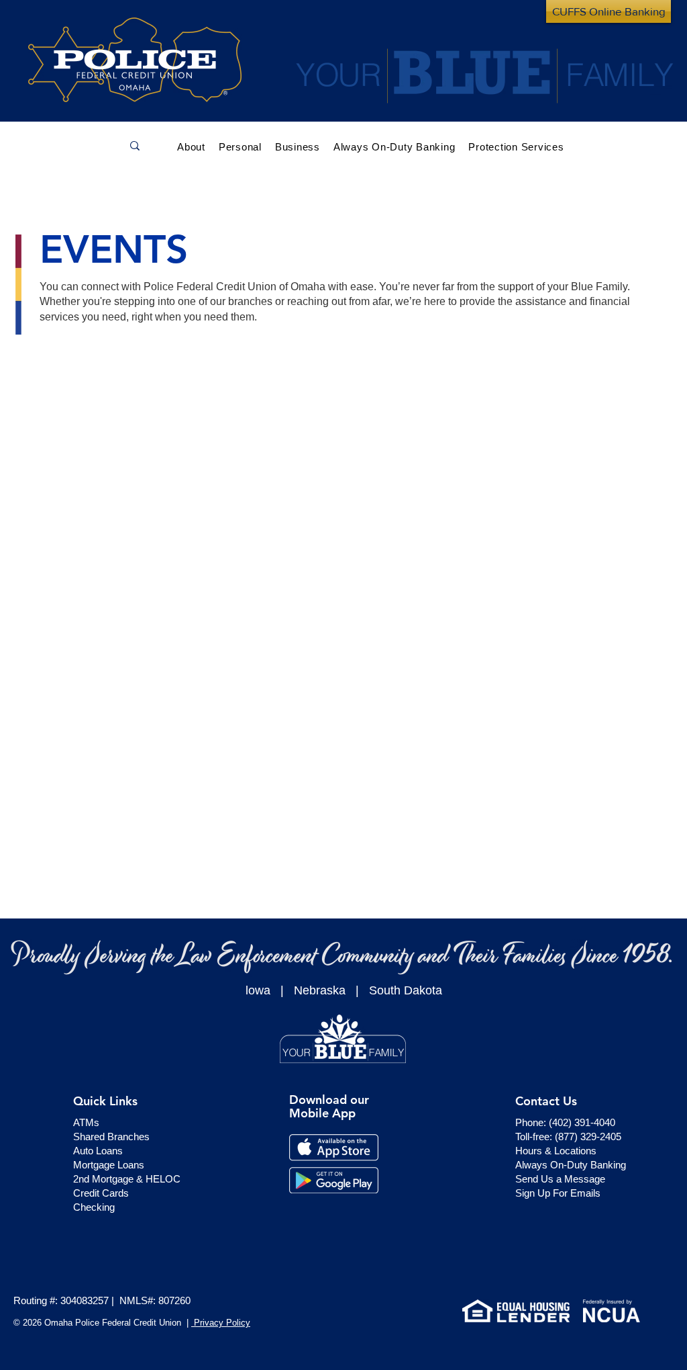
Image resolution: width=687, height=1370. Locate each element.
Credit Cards (101, 1193)
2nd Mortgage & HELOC (126, 1179)
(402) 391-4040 (582, 1122)
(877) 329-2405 (588, 1136)
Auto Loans (98, 1150)
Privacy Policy (220, 1323)
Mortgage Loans (108, 1164)
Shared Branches (111, 1136)
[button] (240, 145)
